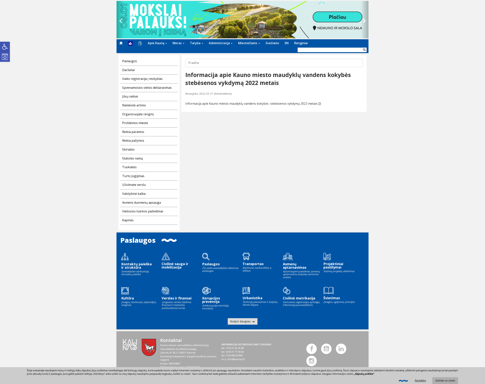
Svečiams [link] (272, 43)
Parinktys (420, 380)
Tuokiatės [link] (129, 167)
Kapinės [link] (128, 220)
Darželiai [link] (128, 70)
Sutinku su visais (445, 380)
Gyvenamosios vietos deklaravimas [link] (147, 88)
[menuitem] (121, 43)
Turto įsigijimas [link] (133, 176)
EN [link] (287, 43)
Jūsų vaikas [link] (130, 96)
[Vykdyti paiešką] (364, 50)
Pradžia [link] (193, 63)
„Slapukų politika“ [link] (364, 373)
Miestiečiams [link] (248, 43)
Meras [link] (177, 43)
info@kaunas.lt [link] (236, 359)
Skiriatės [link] (128, 149)
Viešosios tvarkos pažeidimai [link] (142, 211)
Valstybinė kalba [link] (134, 194)
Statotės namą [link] (132, 158)
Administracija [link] (220, 43)
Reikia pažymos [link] (133, 140)
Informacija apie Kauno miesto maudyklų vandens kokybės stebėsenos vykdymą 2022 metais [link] (251, 103)
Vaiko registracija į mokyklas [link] (142, 79)
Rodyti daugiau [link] (240, 321)
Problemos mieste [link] (135, 123)
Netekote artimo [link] (134, 105)
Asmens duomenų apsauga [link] (141, 202)
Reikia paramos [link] (133, 132)
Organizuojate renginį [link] (138, 114)
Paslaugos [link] (129, 61)
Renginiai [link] (301, 43)
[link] (5, 47)
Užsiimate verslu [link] (134, 185)
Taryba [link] (195, 43)
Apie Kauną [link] (156, 43)
